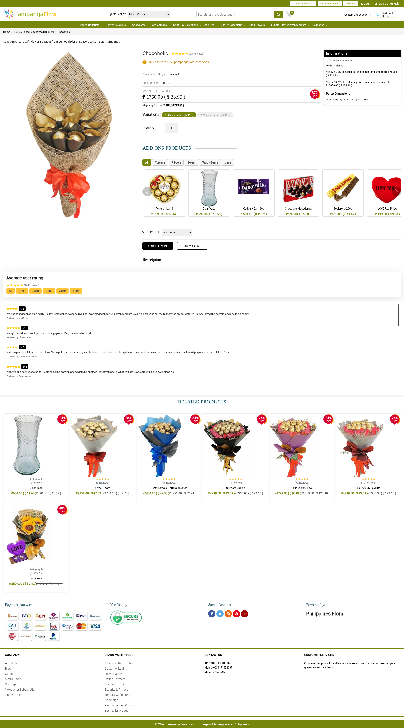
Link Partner (13, 695)
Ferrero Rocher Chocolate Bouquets (34, 31)
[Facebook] (211, 613)
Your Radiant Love (302, 488)
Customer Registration (119, 663)
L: (332, 100)
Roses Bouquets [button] (90, 25)
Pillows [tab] (176, 162)
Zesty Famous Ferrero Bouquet (169, 488)
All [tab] (146, 162)
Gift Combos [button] (159, 25)
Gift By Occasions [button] (231, 25)
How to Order (113, 674)
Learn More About (119, 655)
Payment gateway (18, 605)
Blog (8, 668)
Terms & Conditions (117, 695)
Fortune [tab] (160, 162)
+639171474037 (222, 667)
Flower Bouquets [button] (116, 25)
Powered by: (315, 605)
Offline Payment (115, 679)
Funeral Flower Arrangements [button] (288, 25)
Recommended (303, 3)
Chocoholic (64, 31)
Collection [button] (318, 25)
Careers (10, 674)
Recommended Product (120, 705)
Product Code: (157, 83)
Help (397, 3)
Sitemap (10, 684)
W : (347, 100)
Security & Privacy (116, 689)
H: (361, 100)
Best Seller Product (329, 3)
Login (367, 3)
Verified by (118, 605)
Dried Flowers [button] (257, 25)
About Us (11, 663)
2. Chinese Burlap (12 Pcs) (215, 115)
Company (12, 655)
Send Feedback (219, 663)
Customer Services (319, 655)
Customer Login (115, 668)
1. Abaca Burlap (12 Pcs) (179, 115)
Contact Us (213, 655)
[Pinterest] (236, 613)
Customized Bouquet (356, 14)
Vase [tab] (228, 162)
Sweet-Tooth (102, 488)
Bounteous (36, 578)
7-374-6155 (219, 672)
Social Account (219, 605)
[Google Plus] (244, 613)
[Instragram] (228, 613)
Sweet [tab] (191, 162)
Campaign (111, 700)
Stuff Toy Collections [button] (185, 25)
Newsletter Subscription (20, 689)
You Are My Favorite (368, 488)
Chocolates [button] (139, 25)
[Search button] (278, 14)
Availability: (161, 74)
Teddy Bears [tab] (210, 162)
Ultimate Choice (235, 488)
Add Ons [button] (209, 25)
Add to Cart (157, 246)
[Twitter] (220, 613)
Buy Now (192, 246)
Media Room (13, 679)
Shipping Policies (116, 684)
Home (6, 31)
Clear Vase (36, 488)
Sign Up (383, 3)
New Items (350, 3)
